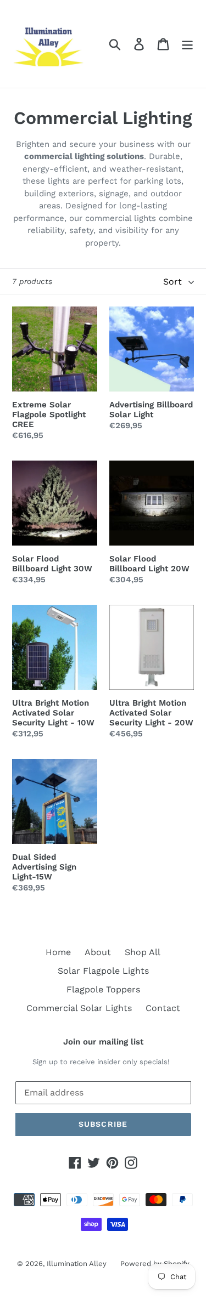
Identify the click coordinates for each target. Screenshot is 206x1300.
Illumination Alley (77, 1263)
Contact (163, 1008)
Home (58, 952)
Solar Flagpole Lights (103, 971)
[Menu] (187, 44)
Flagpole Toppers (103, 989)
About (98, 952)
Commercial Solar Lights (79, 1008)
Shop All (142, 952)
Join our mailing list (103, 1042)
